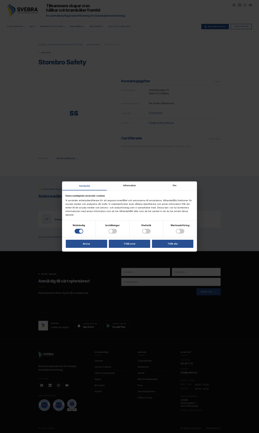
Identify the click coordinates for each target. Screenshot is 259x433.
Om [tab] (174, 185)
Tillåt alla (173, 243)
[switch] (112, 231)
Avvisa (86, 243)
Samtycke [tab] (84, 185)
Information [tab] (129, 185)
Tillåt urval (129, 243)
